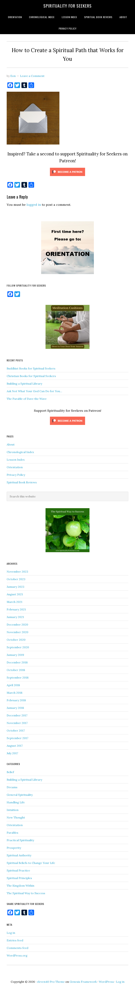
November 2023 (17, 571)
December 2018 (17, 662)
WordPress (106, 981)
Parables (12, 832)
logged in (34, 205)
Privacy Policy (16, 474)
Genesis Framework (83, 981)
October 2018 (16, 670)
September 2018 (17, 677)
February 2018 (16, 700)
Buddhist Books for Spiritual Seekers (31, 368)
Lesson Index (16, 459)
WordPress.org (17, 955)
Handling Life (16, 802)
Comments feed (17, 948)
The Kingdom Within (20, 885)
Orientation (15, 467)
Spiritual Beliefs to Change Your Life (31, 863)
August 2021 (15, 594)
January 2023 (15, 586)
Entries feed (15, 940)
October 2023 (16, 579)
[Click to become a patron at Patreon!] (67, 177)
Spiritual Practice (18, 870)
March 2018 (14, 692)
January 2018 (15, 708)
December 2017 (17, 715)
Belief (10, 772)
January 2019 (15, 655)
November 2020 (17, 632)
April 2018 (13, 685)
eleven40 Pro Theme (51, 981)
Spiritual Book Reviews (22, 482)
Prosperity (14, 847)
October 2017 (16, 730)
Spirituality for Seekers (67, 5)
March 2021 (14, 602)
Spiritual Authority (19, 855)
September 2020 (18, 647)
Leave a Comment (32, 76)
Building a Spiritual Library (24, 383)
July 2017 (12, 753)
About (11, 444)
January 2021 (15, 617)
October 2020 (16, 639)
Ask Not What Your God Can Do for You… (34, 391)
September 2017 (17, 738)
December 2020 (17, 624)
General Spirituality (20, 794)
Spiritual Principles (19, 878)
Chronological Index (20, 452)
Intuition (12, 810)
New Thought (16, 817)
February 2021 (16, 609)
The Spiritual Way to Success (26, 893)
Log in (11, 932)
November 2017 (17, 723)
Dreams (12, 787)
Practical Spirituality (20, 840)
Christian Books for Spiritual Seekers (31, 376)
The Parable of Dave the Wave (27, 398)
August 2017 (15, 745)
